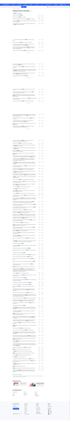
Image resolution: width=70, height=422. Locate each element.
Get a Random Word (15, 408)
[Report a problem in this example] (43, 15)
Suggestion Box (50, 406)
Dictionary (25, 405)
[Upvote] (39, 15)
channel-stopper (37, 395)
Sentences (23, 6)
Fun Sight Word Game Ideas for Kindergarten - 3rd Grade (40, 383)
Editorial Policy (38, 408)
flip (13, 393)
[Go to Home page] (6, 4)
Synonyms (14, 13)
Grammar (25, 409)
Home (13, 8)
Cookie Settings (38, 409)
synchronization (26, 394)
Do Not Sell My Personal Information (38, 413)
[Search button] (48, 7)
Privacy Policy (38, 406)
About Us (37, 405)
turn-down (25, 393)
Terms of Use (37, 411)
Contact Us (49, 405)
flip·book (14, 394)
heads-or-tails (36, 394)
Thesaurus (25, 406)
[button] (56, 4)
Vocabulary (25, 411)
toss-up (36, 393)
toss (24, 395)
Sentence (16, 8)
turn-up (14, 395)
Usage (25, 412)
